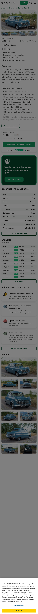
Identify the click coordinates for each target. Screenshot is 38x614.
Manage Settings (19, 605)
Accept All (19, 610)
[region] (19, 596)
